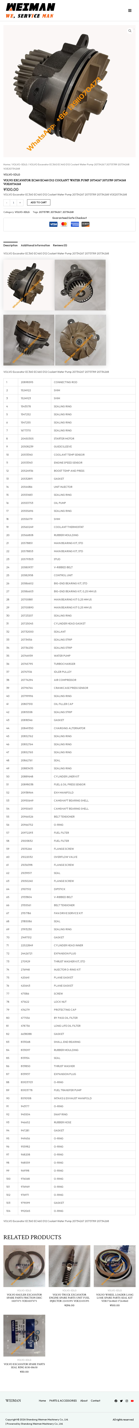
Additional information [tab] (35, 245)
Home (6, 164)
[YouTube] (132, 1401)
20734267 (56, 212)
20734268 (68, 212)
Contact (95, 1400)
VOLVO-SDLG (19, 164)
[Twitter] (121, 1401)
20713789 (44, 212)
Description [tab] (10, 245)
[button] (130, 31)
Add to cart (39, 202)
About (83, 1400)
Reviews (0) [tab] (60, 245)
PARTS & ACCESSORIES (63, 1400)
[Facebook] (116, 1401)
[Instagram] (126, 1401)
